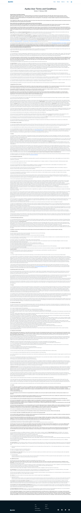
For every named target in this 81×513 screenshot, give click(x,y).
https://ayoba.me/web (18, 41)
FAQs (35, 504)
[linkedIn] (69, 510)
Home (54, 1)
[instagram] (62, 510)
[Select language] (72, 2)
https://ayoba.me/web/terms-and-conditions (59, 42)
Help (67, 1)
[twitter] (65, 510)
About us (62, 1)
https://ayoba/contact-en (39, 129)
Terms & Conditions (37, 508)
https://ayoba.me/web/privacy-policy (41, 266)
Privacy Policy (26, 41)
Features (58, 1)
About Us (46, 504)
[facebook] (58, 510)
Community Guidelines (34, 41)
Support (46, 506)
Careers (36, 506)
